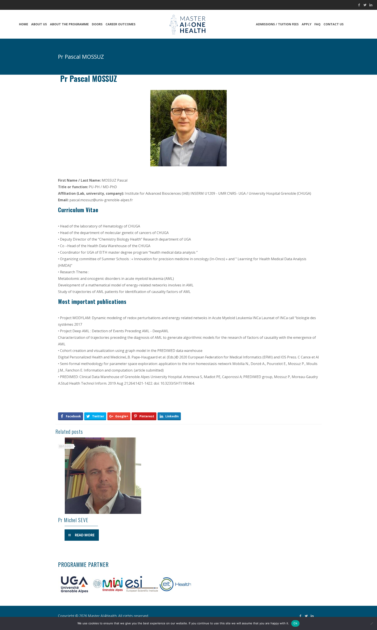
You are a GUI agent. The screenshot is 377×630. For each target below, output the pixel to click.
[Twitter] (365, 5)
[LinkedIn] (371, 5)
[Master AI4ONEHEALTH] (188, 24)
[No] (371, 623)
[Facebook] (359, 5)
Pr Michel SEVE (73, 520)
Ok (295, 623)
